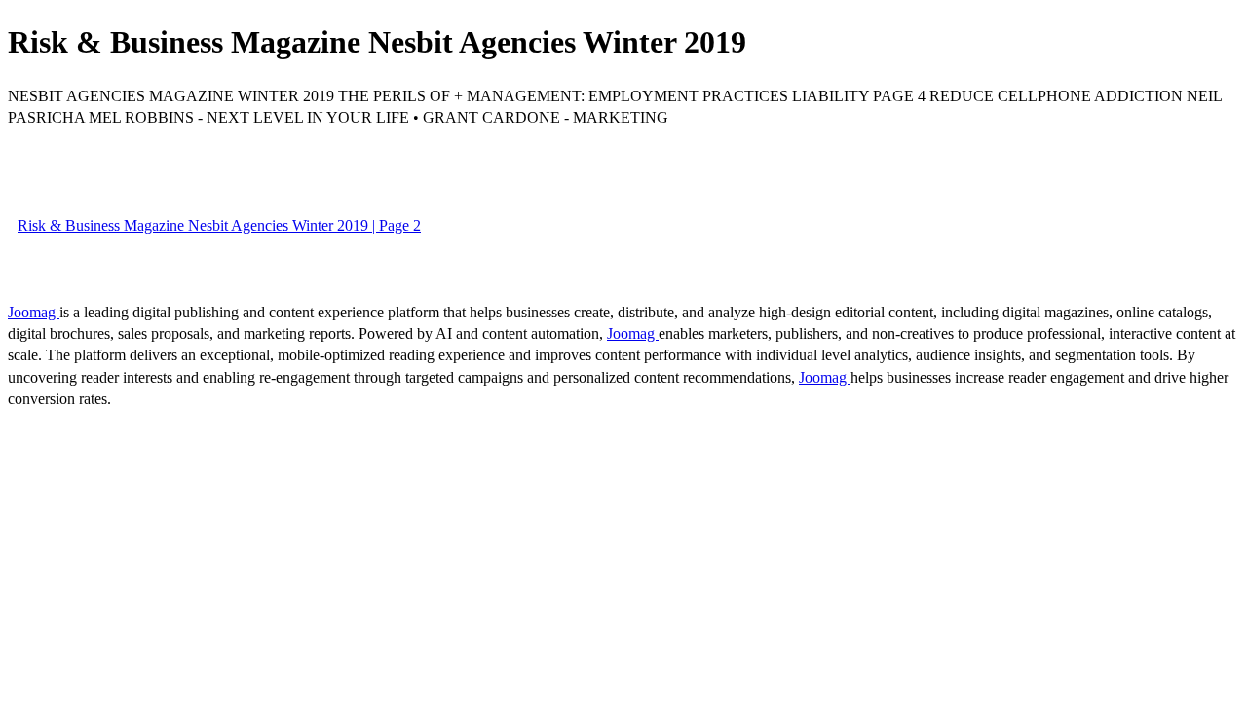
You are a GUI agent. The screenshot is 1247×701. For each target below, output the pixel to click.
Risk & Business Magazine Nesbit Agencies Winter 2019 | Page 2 (219, 225)
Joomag (33, 312)
